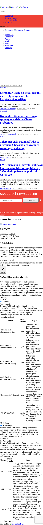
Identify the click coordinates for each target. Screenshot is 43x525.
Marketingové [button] (5, 423)
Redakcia (8, 22)
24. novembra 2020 (19, 189)
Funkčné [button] (3, 299)
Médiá (7, 41)
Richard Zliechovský (8, 109)
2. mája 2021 (22, 109)
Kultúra (8, 43)
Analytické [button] (4, 439)
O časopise (9, 16)
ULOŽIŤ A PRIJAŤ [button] (8, 522)
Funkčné (6, 302)
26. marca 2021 (18, 158)
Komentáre (9, 45)
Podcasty (8, 48)
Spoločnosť (9, 35)
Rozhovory (9, 37)
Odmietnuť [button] (15, 265)
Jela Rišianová (5, 158)
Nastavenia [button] (25, 265)
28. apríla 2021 (22, 134)
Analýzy (8, 39)
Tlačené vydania (11, 18)
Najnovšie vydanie (12, 20)
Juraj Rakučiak (5, 189)
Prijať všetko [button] (5, 265)
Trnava (2, 136)
